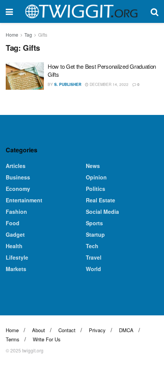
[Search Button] (154, 11)
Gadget (15, 234)
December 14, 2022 (108, 84)
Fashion (16, 211)
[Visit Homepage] (81, 11)
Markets (16, 269)
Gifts (42, 34)
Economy (18, 188)
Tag (28, 34)
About (38, 330)
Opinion (96, 177)
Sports (94, 223)
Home (12, 34)
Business (18, 177)
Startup (95, 234)
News (93, 166)
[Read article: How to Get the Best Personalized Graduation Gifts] (25, 76)
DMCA (126, 330)
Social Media (102, 211)
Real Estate (100, 200)
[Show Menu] (9, 11)
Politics (95, 188)
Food (12, 223)
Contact (67, 330)
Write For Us (47, 339)
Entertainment (24, 200)
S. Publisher (67, 84)
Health (14, 246)
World (93, 269)
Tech (92, 246)
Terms (12, 339)
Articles (16, 166)
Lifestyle (17, 257)
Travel (93, 257)
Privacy (97, 330)
